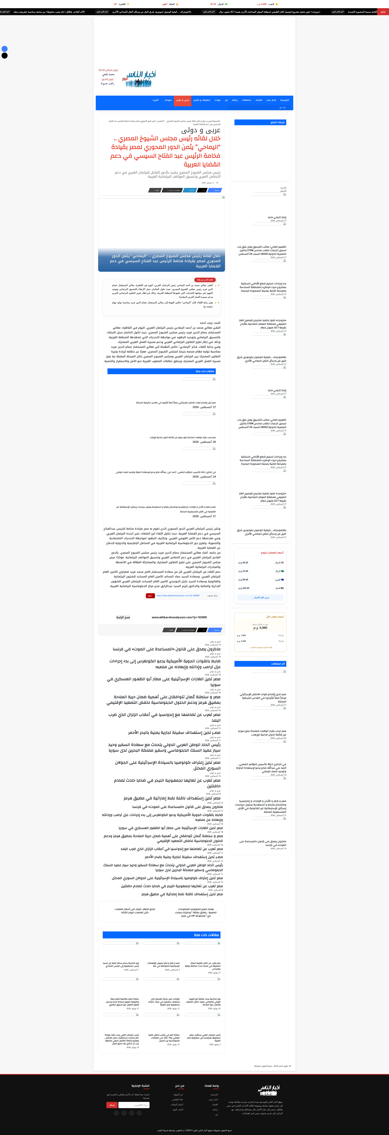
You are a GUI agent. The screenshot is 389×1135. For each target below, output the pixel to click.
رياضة (235, 100)
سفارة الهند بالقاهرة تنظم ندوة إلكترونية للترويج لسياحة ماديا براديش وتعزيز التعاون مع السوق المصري (122, 1002)
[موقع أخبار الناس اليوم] (126, 78)
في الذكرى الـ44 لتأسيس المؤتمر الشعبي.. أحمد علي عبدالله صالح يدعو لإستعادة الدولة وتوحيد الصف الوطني (166, 472)
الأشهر (283, 191)
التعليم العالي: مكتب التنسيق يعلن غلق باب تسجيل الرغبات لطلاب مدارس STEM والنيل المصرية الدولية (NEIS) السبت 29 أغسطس (261, 250)
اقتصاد (258, 100)
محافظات (246, 100)
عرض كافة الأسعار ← (260, 597)
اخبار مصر (271, 100)
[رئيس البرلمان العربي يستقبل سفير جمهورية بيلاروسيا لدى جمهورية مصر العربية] (202, 1015)
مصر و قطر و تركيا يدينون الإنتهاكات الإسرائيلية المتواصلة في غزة (163, 964)
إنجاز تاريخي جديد (277, 217)
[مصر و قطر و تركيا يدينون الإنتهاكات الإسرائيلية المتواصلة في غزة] (161, 944)
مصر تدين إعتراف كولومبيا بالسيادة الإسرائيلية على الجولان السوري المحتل (168, 765)
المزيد (155, 100)
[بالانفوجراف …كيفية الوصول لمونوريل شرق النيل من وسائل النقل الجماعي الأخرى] (269, 335)
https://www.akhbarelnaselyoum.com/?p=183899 (178, 595)
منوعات (168, 100)
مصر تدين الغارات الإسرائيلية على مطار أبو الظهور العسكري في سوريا (164, 682)
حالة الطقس (177, 1099)
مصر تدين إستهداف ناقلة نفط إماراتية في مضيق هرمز (172, 798)
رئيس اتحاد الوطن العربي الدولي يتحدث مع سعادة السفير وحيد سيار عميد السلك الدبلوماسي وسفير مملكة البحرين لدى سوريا (164, 747)
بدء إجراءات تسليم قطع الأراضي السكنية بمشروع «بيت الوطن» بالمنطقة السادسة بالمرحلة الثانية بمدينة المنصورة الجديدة (263, 287)
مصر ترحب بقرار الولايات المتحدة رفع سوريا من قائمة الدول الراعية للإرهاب (183, 437)
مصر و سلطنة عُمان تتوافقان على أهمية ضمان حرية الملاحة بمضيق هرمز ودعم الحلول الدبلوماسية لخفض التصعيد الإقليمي (164, 699)
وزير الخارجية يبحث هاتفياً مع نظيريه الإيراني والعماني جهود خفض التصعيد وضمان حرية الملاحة (203, 1002)
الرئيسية (284, 100)
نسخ (150, 596)
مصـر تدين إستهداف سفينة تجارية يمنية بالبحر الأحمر (174, 732)
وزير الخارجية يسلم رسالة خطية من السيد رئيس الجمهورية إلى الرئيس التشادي (121, 964)
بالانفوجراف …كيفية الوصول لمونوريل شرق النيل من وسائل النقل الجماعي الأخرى (228, 11)
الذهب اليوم (178, 1109)
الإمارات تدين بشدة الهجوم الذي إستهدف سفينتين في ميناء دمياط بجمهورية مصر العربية (164, 1002)
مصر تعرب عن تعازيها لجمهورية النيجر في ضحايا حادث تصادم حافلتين (167, 783)
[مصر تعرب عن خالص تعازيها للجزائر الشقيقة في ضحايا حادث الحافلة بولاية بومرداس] (202, 944)
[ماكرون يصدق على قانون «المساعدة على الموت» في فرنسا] (269, 819)
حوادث (217, 100)
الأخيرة (283, 188)
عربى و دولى (182, 100)
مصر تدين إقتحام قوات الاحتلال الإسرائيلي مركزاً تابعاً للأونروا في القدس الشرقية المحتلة (176, 403)
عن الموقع (178, 1094)
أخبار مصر (213, 1099)
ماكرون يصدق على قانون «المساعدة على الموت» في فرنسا (167, 649)
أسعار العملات (177, 1104)
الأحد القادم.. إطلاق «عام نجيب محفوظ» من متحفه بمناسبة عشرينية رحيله (125, 11)
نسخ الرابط (123, 617)
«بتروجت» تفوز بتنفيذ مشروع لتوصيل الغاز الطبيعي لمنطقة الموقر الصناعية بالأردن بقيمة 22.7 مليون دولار (262, 324)
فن (226, 100)
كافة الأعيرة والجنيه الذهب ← (260, 647)
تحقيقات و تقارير (201, 100)
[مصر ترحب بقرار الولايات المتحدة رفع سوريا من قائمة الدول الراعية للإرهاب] (199, 414)
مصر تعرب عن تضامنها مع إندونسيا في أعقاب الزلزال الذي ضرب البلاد (164, 717)
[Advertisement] (194, 38)
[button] (290, 75)
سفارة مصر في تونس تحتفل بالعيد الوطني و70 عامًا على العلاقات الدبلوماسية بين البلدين (164, 1038)
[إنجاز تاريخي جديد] (269, 195)
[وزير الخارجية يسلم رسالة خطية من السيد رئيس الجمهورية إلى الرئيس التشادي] (121, 944)
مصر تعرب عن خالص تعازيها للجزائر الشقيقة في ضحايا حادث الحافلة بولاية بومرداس (202, 966)
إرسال (112, 1105)
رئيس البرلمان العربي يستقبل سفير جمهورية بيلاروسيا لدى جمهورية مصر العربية (203, 1038)
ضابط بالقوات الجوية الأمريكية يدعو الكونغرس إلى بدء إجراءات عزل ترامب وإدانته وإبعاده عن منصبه (165, 664)
